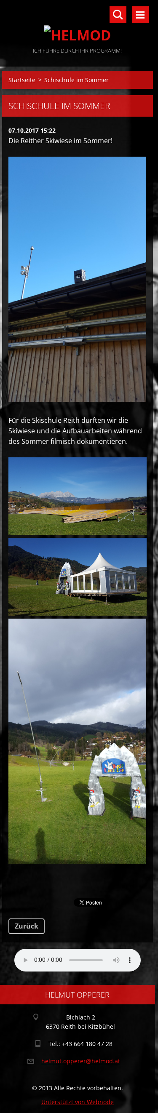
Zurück (26, 926)
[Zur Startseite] (77, 22)
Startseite (21, 80)
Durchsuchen (118, 14)
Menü (140, 14)
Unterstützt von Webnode (77, 1102)
